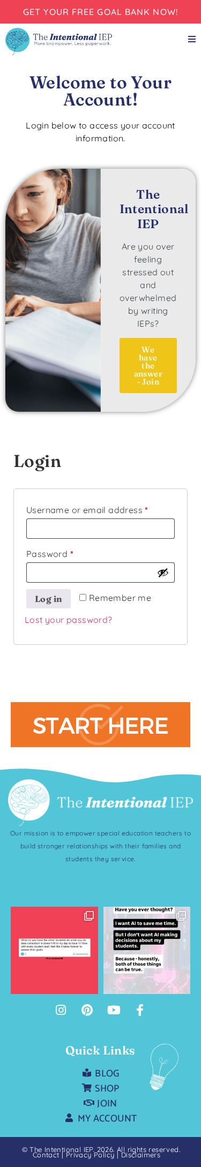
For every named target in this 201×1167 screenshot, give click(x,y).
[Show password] (163, 572)
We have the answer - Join (148, 365)
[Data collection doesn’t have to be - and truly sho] (54, 950)
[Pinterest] (87, 1010)
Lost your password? (69, 619)
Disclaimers (140, 1154)
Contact (46, 1154)
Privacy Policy (91, 1154)
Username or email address (100, 508)
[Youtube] (113, 1010)
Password (68, 552)
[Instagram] (60, 1010)
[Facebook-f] (140, 1010)
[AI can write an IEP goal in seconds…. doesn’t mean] (147, 950)
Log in (48, 598)
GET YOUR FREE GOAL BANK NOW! (100, 11)
